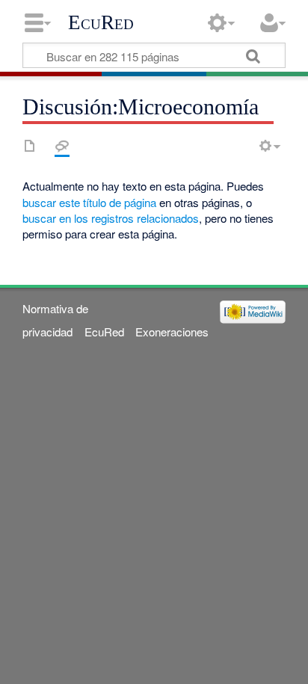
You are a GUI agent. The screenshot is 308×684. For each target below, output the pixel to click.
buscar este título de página (89, 202)
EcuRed (101, 22)
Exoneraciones (172, 331)
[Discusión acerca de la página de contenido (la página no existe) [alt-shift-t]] (62, 145)
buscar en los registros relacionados (110, 218)
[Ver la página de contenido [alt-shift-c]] (29, 145)
